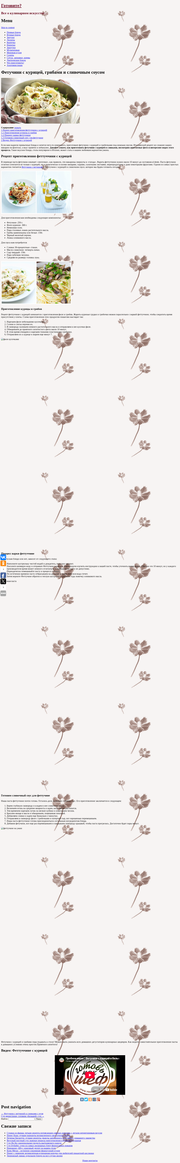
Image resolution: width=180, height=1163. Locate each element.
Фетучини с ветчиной (32, 167)
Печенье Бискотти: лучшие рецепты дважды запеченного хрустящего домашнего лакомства (51, 1138)
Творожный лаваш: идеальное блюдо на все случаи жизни (35, 1156)
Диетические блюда (16, 60)
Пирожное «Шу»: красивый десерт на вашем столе (31, 1148)
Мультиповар (13, 50)
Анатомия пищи (14, 65)
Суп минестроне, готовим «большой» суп (22, 1116)
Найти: (4, 1119)
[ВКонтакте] (82, 1099)
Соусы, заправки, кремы (18, 58)
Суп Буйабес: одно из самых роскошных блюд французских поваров (40, 1145)
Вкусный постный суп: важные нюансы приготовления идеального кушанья (44, 1140)
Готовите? (11, 5)
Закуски (10, 37)
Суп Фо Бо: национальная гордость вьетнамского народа (34, 1143)
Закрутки (11, 47)
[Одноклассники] (90, 1099)
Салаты (10, 55)
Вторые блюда (14, 35)
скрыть (17, 127)
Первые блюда (14, 32)
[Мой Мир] (94, 1099)
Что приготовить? (15, 63)
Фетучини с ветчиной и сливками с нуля (22, 1113)
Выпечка (11, 42)
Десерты (11, 40)
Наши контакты (90, 1160)
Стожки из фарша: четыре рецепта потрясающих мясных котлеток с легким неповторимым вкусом (54, 1133)
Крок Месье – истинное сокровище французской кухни (33, 1150)
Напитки (11, 45)
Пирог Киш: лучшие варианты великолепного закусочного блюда (38, 1135)
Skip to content (7, 27)
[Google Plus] (98, 1099)
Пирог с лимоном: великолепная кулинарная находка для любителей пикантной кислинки (50, 1153)
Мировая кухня (14, 52)
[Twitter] (86, 1099)
